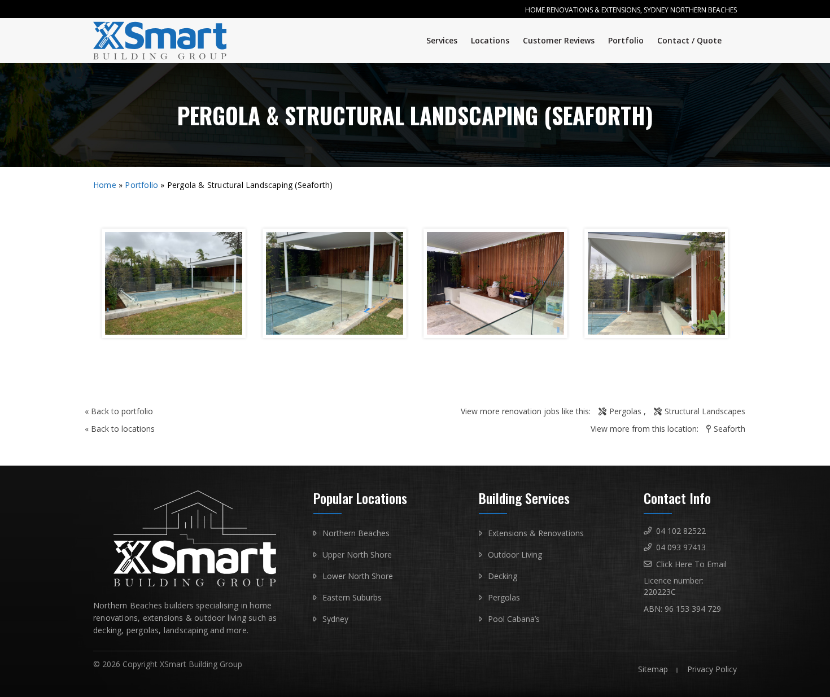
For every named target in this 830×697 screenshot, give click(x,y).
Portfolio (626, 40)
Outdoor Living (515, 554)
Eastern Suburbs (352, 597)
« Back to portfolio (119, 411)
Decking (502, 576)
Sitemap (653, 669)
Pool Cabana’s (514, 618)
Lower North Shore (357, 576)
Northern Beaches (356, 533)
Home (104, 184)
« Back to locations (120, 428)
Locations (490, 40)
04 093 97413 (681, 547)
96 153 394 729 (693, 608)
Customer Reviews (559, 40)
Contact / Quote (689, 40)
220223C (660, 591)
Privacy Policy (712, 669)
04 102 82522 (681, 530)
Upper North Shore (357, 554)
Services (441, 40)
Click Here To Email (691, 564)
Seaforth (729, 428)
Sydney (335, 618)
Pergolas (625, 411)
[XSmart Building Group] (167, 40)
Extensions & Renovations (536, 533)
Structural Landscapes (705, 411)
